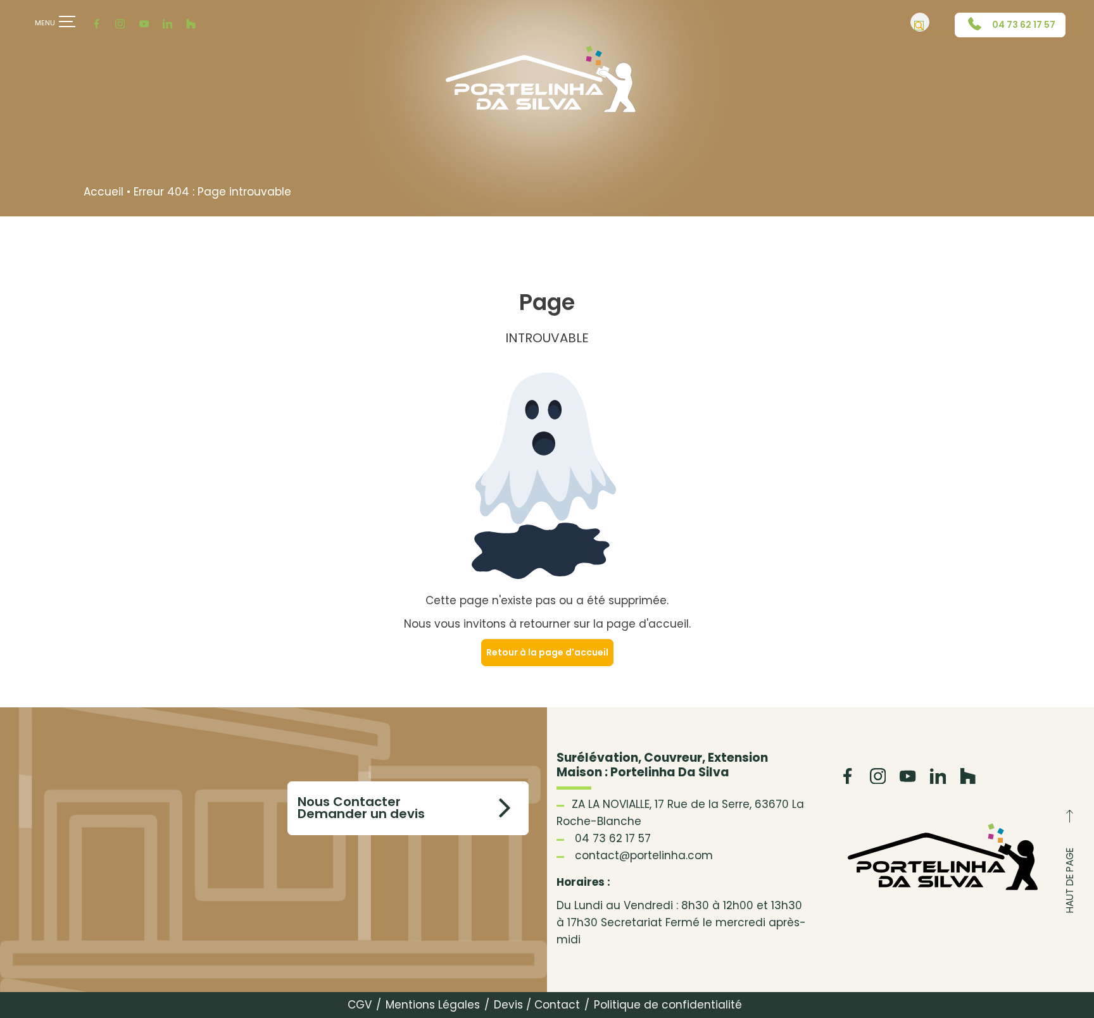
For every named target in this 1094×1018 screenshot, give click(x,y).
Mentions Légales (433, 1004)
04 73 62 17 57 (1022, 24)
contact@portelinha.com (644, 855)
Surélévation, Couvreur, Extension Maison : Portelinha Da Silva (662, 765)
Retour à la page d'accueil (547, 652)
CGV (360, 1004)
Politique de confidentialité (668, 1004)
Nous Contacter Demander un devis (361, 808)
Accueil (103, 191)
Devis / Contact (537, 1004)
